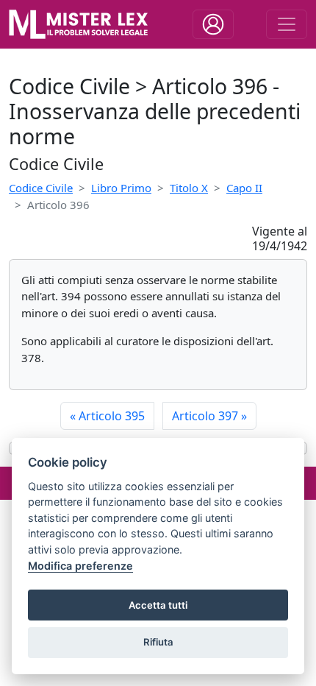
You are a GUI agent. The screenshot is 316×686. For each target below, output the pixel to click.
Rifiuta (158, 642)
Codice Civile (41, 187)
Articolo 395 (107, 416)
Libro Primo (121, 187)
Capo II (244, 187)
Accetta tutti (158, 605)
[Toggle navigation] (213, 24)
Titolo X (189, 187)
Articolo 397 (209, 416)
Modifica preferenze (80, 565)
